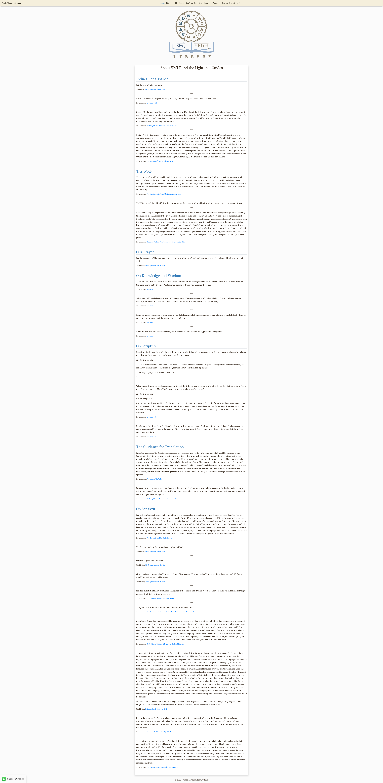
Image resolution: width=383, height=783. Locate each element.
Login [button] (238, 3)
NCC (175, 3)
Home (162, 3)
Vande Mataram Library (11, 3)
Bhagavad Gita (191, 3)
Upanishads (203, 3)
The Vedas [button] (214, 3)
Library (169, 3)
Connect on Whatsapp (15, 779)
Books (181, 3)
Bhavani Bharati (228, 3)
